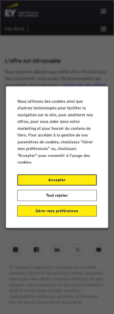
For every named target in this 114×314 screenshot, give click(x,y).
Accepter (57, 179)
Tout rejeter (57, 195)
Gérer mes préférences (56, 210)
